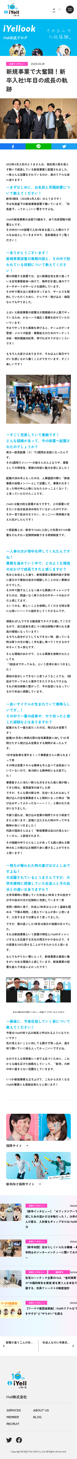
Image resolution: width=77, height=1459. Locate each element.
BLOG (37, 1416)
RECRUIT (13, 1423)
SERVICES (14, 1410)
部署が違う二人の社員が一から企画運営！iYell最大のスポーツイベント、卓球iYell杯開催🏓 (20, 1342)
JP (54, 9)
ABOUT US (41, 1410)
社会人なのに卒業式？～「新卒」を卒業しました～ (58, 1342)
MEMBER (13, 1416)
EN (59, 9)
